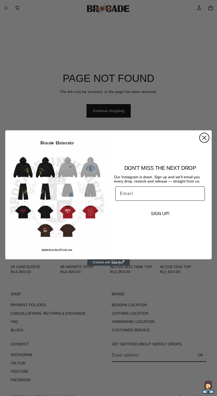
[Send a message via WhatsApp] (208, 387)
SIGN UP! (160, 213)
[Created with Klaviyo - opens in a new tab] (108, 262)
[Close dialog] (204, 138)
